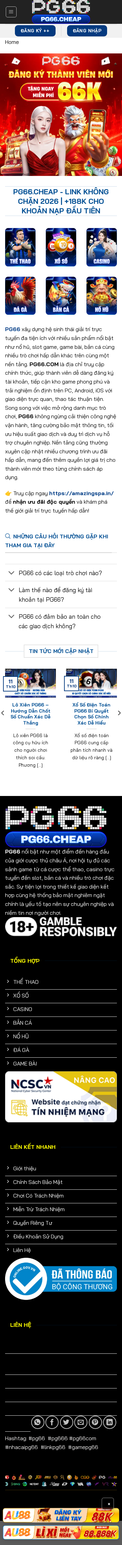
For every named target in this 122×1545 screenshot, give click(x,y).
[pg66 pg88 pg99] (61, 1515)
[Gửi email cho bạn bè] (80, 1422)
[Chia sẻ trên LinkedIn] (109, 1422)
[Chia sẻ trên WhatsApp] (37, 1422)
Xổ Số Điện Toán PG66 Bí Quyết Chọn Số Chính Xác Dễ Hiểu (91, 714)
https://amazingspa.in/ (81, 493)
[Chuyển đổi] (11, 573)
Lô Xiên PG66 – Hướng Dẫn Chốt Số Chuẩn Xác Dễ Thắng (30, 714)
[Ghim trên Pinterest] (95, 1422)
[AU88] (61, 1532)
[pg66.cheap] (61, 12)
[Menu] (11, 11)
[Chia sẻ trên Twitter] (66, 1422)
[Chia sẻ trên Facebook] (52, 1422)
